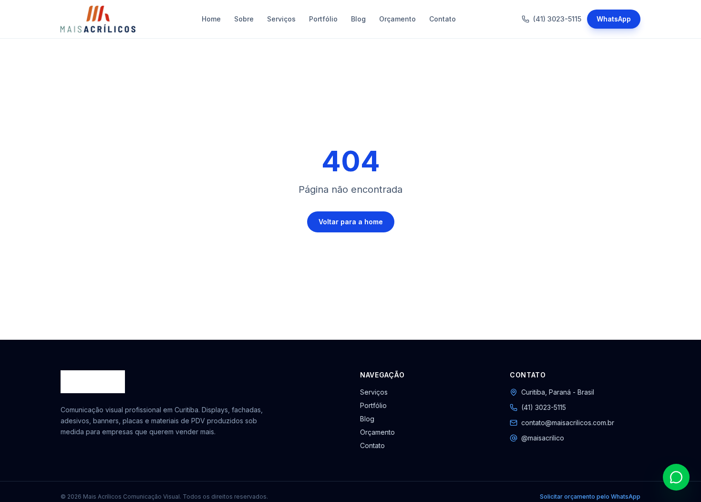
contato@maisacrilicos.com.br (567, 422)
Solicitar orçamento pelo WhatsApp (590, 496)
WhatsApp (614, 19)
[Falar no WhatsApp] (676, 477)
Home (211, 19)
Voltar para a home (351, 222)
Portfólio (323, 19)
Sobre (244, 19)
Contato (442, 19)
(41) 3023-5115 (557, 19)
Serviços (281, 19)
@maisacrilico (542, 438)
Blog (358, 19)
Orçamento (397, 19)
